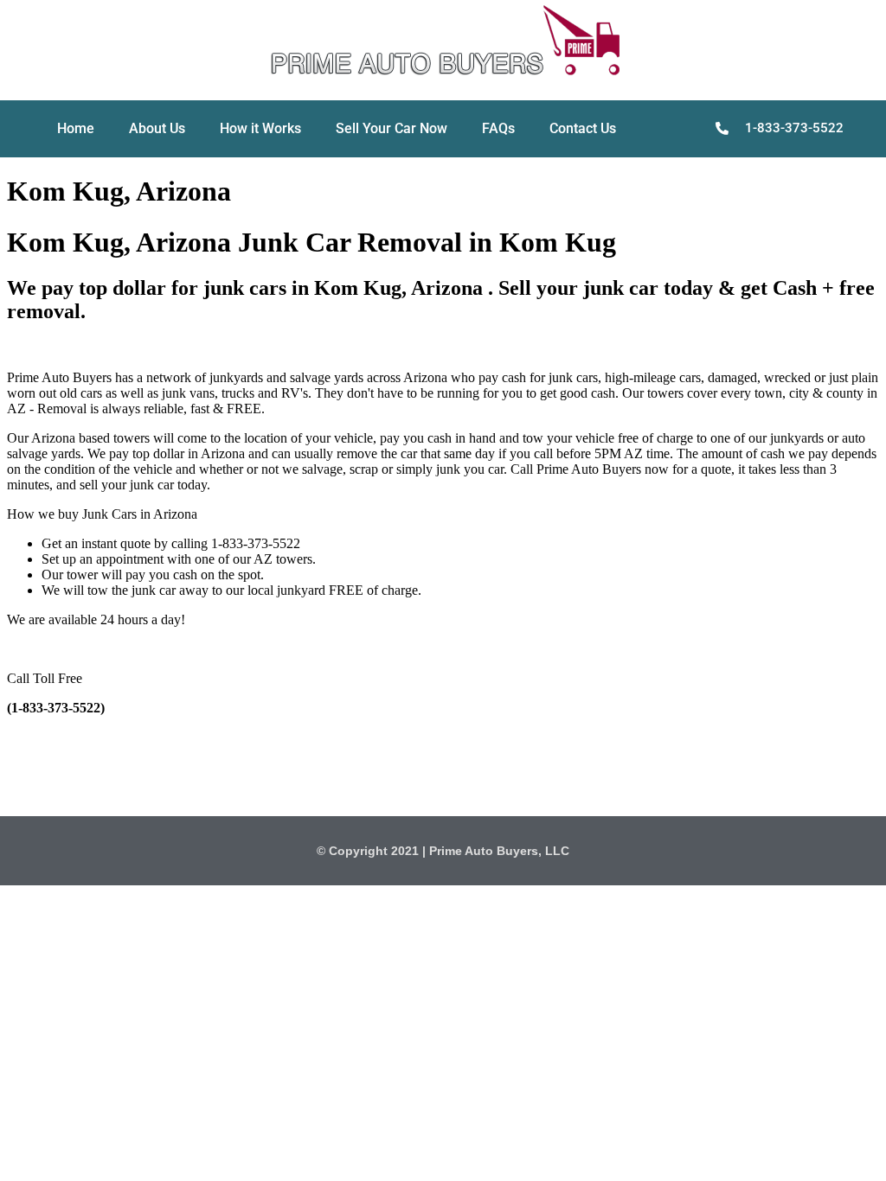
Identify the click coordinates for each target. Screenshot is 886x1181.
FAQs (498, 128)
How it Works (260, 128)
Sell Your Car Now (391, 128)
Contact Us (582, 128)
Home (75, 128)
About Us (157, 128)
